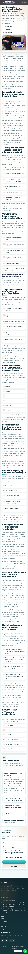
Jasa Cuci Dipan (9, 725)
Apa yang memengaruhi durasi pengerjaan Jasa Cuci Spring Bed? (13, 799)
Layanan (3, 924)
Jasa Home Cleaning (10, 749)
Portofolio (3, 926)
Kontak (2, 929)
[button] (25, 951)
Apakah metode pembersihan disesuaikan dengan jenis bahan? (12, 806)
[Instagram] (6, 940)
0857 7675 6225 (9, 843)
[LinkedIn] (10, 940)
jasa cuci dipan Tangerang (11, 739)
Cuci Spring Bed (8, 32)
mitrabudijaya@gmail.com (11, 847)
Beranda (3, 918)
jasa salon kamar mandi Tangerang (13, 744)
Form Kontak (14, 866)
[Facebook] (2, 940)
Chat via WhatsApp (14, 862)
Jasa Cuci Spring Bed (10, 730)
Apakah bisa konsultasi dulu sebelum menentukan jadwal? (14, 821)
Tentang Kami (4, 921)
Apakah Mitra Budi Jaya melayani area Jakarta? (13, 774)
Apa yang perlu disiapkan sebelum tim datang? (13, 814)
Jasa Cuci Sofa (9, 734)
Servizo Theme (17, 951)
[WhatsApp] (13, 940)
